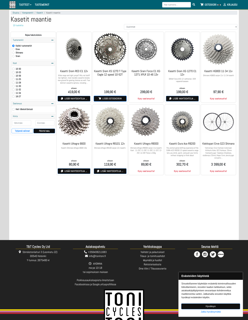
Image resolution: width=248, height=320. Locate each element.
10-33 (18, 72)
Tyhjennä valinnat (22, 130)
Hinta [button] (15, 116)
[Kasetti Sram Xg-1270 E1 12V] (182, 49)
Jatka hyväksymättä (211, 312)
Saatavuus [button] (17, 103)
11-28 (18, 82)
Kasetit (40, 12)
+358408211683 (97, 252)
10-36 (18, 75)
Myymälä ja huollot (152, 260)
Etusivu (16, 12)
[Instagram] (205, 254)
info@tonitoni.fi (97, 256)
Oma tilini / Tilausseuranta (152, 268)
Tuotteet (24, 4)
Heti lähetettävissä (24, 109)
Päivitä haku (44, 130)
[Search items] (194, 5)
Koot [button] (15, 63)
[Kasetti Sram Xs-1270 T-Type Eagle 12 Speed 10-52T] (110, 49)
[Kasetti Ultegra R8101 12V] (110, 122)
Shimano (19, 52)
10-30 (18, 68)
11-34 (18, 92)
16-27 (18, 96)
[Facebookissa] (197, 254)
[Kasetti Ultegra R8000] (146, 122)
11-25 (18, 79)
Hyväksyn (211, 306)
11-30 (18, 86)
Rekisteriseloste (152, 264)
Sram (18, 56)
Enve (18, 49)
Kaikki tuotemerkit (24, 45)
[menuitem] (42, 5)
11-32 (18, 89)
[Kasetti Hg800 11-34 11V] (218, 49)
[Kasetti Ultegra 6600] (74, 122)
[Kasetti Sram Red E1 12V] (74, 49)
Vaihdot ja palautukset (153, 252)
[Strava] (221, 254)
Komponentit (27, 12)
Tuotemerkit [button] (18, 39)
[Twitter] (213, 254)
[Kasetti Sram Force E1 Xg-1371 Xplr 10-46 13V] (146, 49)
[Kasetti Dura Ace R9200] (182, 122)
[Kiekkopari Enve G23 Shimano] (218, 122)
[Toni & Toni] (12, 4)
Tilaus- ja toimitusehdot (152, 256)
